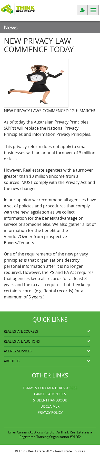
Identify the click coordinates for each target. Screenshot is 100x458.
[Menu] (93, 10)
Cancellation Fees (50, 394)
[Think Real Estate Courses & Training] (18, 8)
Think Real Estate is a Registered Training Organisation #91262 (55, 434)
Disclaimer (50, 406)
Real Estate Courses (70, 451)
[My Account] (82, 10)
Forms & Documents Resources (50, 388)
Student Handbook (50, 400)
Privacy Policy (50, 412)
